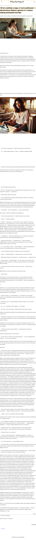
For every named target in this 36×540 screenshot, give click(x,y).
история (3, 528)
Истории (1, 5)
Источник (34, 524)
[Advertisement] (18, 45)
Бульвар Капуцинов (18, 1)
